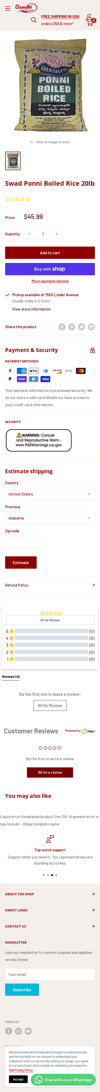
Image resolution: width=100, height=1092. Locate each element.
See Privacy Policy (21, 1070)
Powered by (73, 730)
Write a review (50, 772)
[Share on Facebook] (62, 326)
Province (12, 506)
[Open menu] (7, 8)
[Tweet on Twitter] (81, 326)
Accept (18, 1079)
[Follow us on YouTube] (28, 1031)
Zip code (12, 530)
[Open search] (34, 20)
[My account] (89, 17)
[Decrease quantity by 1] (29, 233)
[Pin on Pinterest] (71, 326)
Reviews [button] (11, 677)
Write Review (50, 705)
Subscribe (22, 989)
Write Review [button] (50, 620)
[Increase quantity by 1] (56, 233)
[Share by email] (91, 326)
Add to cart (50, 252)
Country (11, 482)
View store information (31, 309)
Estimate (21, 562)
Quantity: (13, 233)
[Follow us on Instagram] (18, 1031)
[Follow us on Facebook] (8, 1031)
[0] (89, 23)
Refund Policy (16, 585)
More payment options (50, 281)
